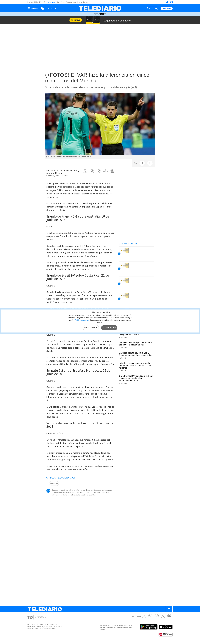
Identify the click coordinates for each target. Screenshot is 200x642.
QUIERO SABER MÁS (90, 328)
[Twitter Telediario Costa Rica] (150, 616)
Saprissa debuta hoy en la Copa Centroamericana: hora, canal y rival (135, 354)
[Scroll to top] (169, 609)
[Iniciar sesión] (167, 2)
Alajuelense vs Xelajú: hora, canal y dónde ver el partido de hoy (135, 343)
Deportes (100, 14)
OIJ (58, 2)
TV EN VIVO (153, 8)
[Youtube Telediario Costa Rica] (169, 616)
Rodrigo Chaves (82, 2)
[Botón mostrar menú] (33, 8)
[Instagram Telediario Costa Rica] (157, 616)
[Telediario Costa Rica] (100, 8)
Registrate (166, 8)
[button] (85, 171)
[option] (100, 126)
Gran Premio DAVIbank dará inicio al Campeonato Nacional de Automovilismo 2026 (136, 378)
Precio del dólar (71, 2)
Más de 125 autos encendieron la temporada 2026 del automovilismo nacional (135, 365)
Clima (62, 2)
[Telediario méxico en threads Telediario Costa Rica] (163, 616)
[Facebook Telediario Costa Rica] (144, 616)
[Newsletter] (171, 2)
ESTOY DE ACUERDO (109, 328)
